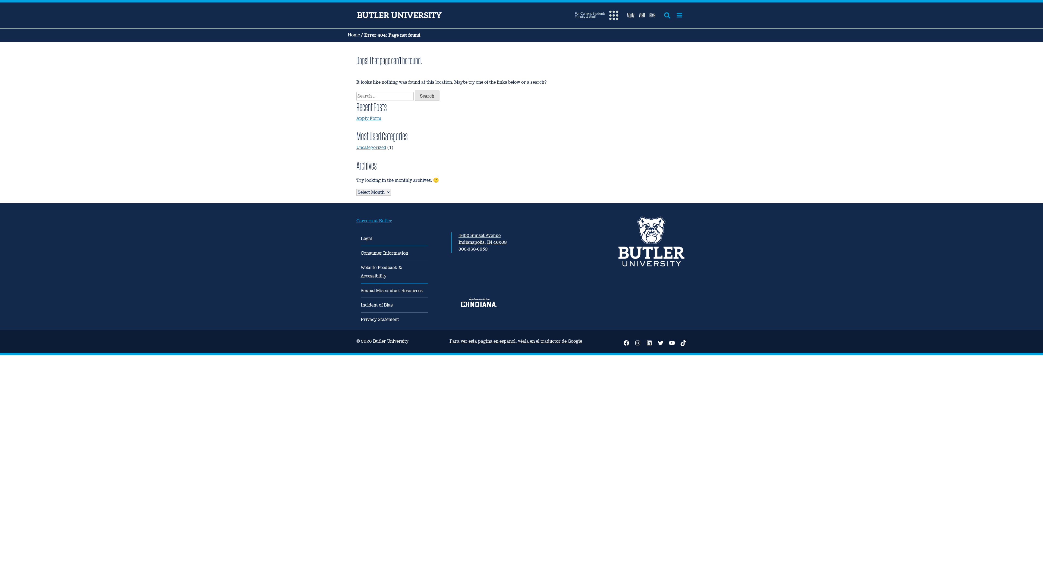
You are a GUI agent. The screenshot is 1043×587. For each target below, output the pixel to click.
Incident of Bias (377, 305)
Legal (366, 238)
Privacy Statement (380, 319)
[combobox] (385, 96)
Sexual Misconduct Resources (392, 291)
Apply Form (368, 118)
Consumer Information (384, 253)
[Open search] (667, 15)
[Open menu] (679, 15)
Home (354, 35)
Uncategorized (371, 147)
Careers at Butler (374, 221)
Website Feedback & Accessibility (381, 272)
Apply (630, 15)
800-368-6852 (473, 249)
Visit (642, 15)
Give (652, 15)
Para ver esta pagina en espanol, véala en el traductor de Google (516, 341)
